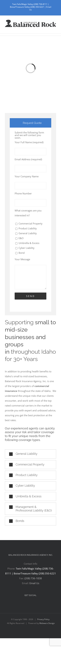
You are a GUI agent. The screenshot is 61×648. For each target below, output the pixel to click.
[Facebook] (28, 604)
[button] (30, 454)
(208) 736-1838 (33, 578)
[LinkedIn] (33, 604)
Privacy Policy (43, 619)
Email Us (34, 583)
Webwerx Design (47, 623)
